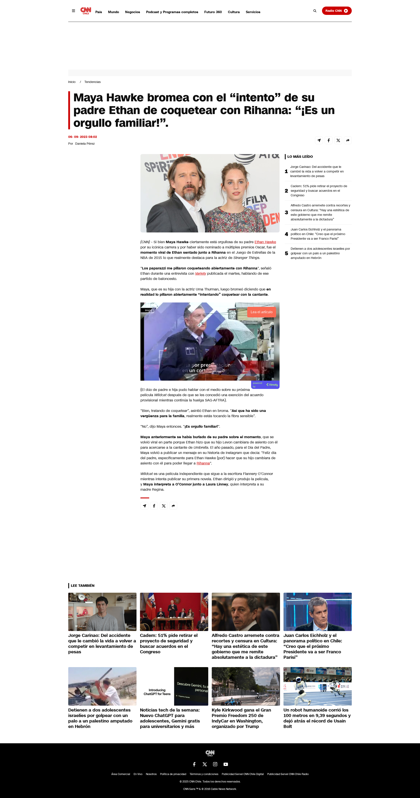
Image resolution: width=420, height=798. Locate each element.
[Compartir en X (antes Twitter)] (338, 140)
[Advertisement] (101, 405)
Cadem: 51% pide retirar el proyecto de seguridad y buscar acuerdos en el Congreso (319, 190)
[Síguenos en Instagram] (215, 764)
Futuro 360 (213, 12)
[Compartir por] (348, 140)
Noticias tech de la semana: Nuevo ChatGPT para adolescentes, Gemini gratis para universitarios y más (170, 718)
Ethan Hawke (265, 241)
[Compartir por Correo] (319, 140)
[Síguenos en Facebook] (194, 764)
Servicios (253, 12)
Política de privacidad (173, 774)
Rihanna (203, 463)
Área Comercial (120, 774)
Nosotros (151, 774)
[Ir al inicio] (85, 10)
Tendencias (92, 82)
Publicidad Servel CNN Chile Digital (243, 774)
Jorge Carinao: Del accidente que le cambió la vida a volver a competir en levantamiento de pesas (317, 171)
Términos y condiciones (204, 774)
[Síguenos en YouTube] (225, 764)
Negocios (132, 12)
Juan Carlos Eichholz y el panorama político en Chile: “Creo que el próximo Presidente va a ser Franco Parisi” (318, 234)
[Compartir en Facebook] (328, 140)
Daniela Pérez (85, 143)
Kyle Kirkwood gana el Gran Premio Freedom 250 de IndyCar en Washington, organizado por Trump (241, 718)
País (98, 12)
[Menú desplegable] (73, 10)
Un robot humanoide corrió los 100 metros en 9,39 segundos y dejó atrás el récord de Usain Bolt (317, 718)
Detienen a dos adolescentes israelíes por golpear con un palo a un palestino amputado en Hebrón (320, 253)
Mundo (113, 12)
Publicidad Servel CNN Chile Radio (288, 774)
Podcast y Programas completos (172, 12)
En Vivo (138, 774)
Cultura (234, 12)
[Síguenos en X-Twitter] (204, 764)
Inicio (71, 82)
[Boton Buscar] (315, 10)
